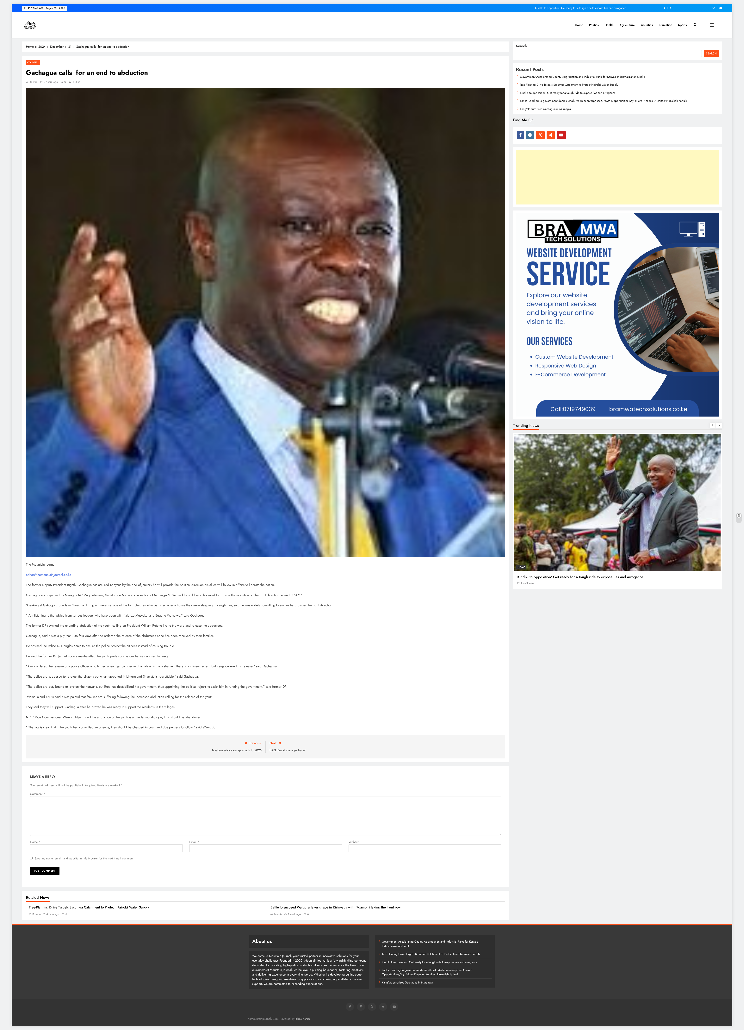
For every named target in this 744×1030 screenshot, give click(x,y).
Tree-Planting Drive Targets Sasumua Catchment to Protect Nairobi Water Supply (89, 907)
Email (194, 842)
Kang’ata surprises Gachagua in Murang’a (545, 109)
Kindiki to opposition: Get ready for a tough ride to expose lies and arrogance (568, 93)
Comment (37, 794)
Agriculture (627, 25)
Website (354, 842)
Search (521, 45)
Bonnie (33, 82)
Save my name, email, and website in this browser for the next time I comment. (84, 858)
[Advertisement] (617, 177)
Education (665, 25)
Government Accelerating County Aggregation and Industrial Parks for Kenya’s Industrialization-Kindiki (566, 7)
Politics (594, 25)
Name (35, 842)
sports (682, 25)
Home (579, 25)
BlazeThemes (302, 1019)
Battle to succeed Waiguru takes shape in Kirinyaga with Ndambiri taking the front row (335, 907)
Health (609, 25)
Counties (647, 25)
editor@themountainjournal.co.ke (48, 574)
